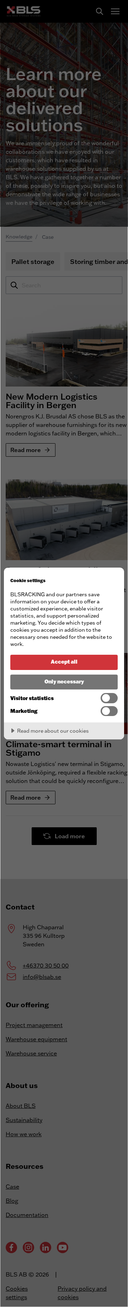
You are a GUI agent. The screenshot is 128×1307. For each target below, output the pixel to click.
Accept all (64, 661)
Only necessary (64, 681)
